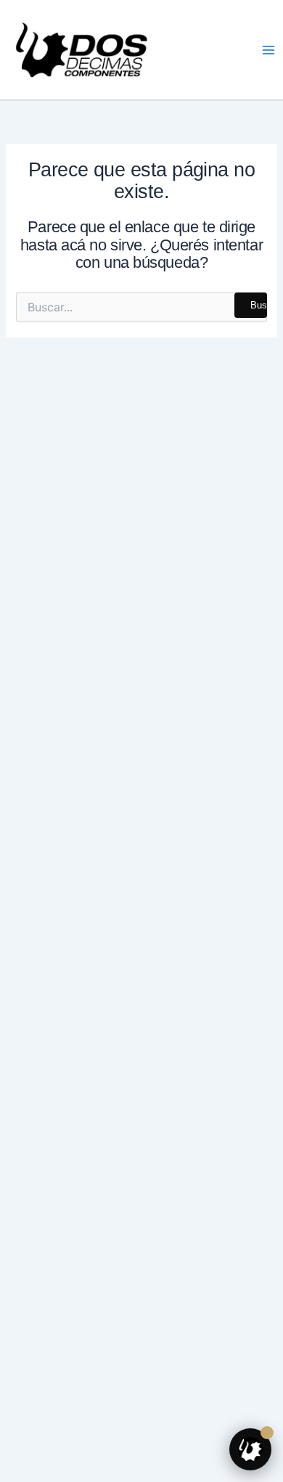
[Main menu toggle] (268, 49)
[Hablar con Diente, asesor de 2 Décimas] (250, 1449)
